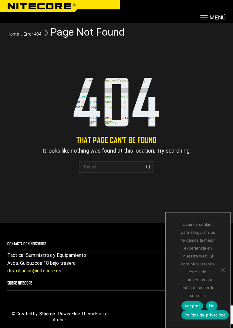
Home (13, 34)
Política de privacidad (205, 314)
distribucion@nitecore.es (34, 271)
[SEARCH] (148, 167)
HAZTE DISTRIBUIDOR (162, 5)
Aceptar (192, 305)
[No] (223, 270)
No (212, 305)
